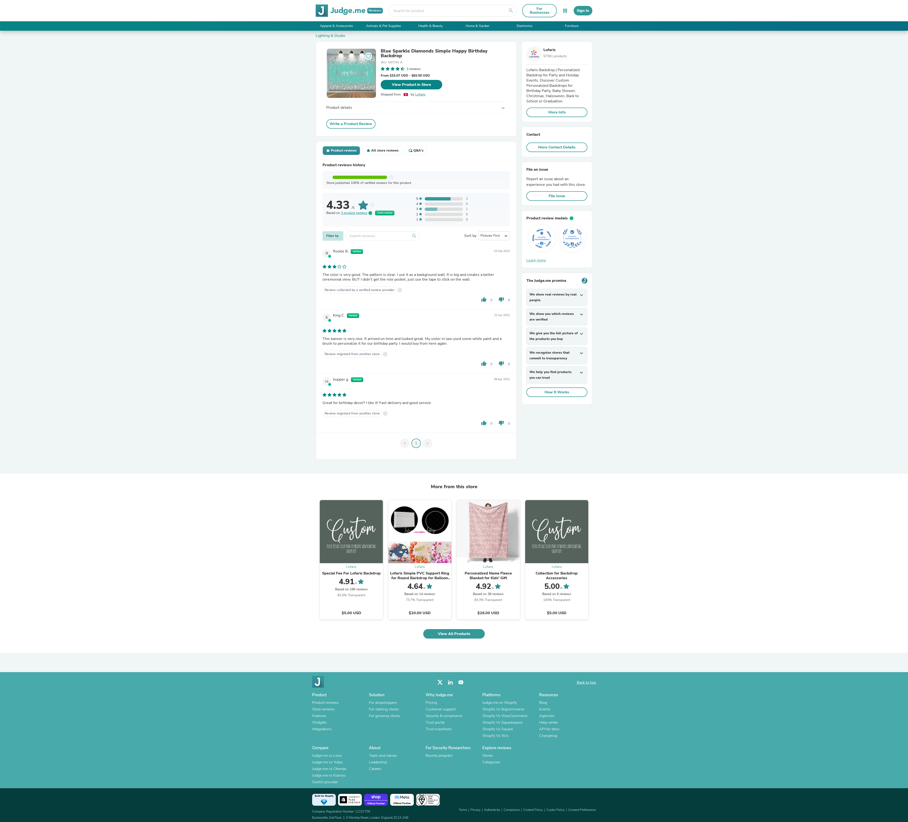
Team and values (383, 755)
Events (544, 709)
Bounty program (439, 755)
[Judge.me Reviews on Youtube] (461, 682)
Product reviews (325, 702)
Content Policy (533, 810)
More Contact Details (557, 147)
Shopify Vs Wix (495, 735)
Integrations (322, 729)
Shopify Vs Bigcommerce (503, 709)
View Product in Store (411, 84)
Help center (548, 722)
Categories (491, 762)
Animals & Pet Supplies (383, 26)
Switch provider (325, 782)
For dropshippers (383, 702)
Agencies (546, 715)
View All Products (454, 633)
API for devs (549, 729)
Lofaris (420, 94)
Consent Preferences (582, 810)
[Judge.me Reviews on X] (440, 682)
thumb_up (484, 299)
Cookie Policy (555, 810)
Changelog (548, 735)
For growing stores (384, 715)
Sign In (583, 10)
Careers (375, 768)
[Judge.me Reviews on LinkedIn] (450, 682)
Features (319, 715)
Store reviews (323, 709)
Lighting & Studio (330, 35)
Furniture (571, 26)
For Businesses (540, 10)
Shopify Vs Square (497, 729)
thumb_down (501, 299)
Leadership (378, 762)
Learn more (536, 260)
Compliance (512, 810)
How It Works (557, 392)
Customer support (441, 709)
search (511, 10)
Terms (463, 810)
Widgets (319, 722)
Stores (487, 755)
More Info (557, 112)
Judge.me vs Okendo (329, 768)
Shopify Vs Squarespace (502, 722)
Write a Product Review (351, 123)
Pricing (431, 702)
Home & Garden (477, 26)
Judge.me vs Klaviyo (329, 775)
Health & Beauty (430, 26)
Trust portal (435, 722)
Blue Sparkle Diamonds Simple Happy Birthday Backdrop (434, 53)
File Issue (557, 196)
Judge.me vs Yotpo (327, 762)
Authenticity (492, 810)
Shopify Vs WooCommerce (504, 715)
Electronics (525, 26)
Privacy (475, 810)
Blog (543, 702)
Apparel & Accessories (336, 26)
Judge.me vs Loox (327, 755)
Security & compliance (444, 715)
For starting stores (384, 709)
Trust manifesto (439, 729)
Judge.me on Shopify (499, 702)
